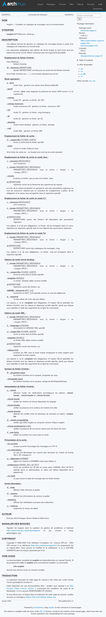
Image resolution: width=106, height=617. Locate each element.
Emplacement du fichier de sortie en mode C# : (26, 198)
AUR (100, 4)
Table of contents (86, 60)
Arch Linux (14, 3)
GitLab (80, 4)
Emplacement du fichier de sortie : (20, 136)
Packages (51, 4)
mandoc (51, 607)
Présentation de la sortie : (16, 440)
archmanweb (38, 607)
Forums (62, 4)
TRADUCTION (9, 575)
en (82, 71)
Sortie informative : (13, 484)
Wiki (71, 4)
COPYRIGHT (9, 538)
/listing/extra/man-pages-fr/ (92, 56)
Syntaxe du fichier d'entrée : (17, 369)
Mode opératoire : (13, 79)
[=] (19, 426)
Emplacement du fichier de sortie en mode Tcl (25, 233)
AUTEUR (7, 514)
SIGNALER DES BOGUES (16, 523)
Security (90, 4)
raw (93, 81)
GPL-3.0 (42, 611)
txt (90, 81)
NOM (4, 20)
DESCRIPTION (10, 40)
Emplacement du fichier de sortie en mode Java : (26, 157)
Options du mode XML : (15, 313)
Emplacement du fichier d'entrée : (20, 58)
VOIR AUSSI (8, 556)
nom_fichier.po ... (14, 62)
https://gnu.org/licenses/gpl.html (44, 545)
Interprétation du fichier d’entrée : (20, 386)
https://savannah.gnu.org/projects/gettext (23, 530)
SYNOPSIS (8, 30)
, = (19, 68)
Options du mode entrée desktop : (20, 260)
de (82, 69)
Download (97, 9)
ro (81, 76)
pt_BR (83, 74)
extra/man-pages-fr (88, 30)
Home (40, 4)
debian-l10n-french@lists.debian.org (41, 597)
